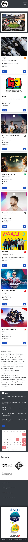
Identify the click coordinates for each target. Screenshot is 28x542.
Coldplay (6, 382)
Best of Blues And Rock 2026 (7, 375)
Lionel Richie (23, 381)
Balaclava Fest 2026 (5, 361)
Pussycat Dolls (14, 365)
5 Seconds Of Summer (20, 357)
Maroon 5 (5, 251)
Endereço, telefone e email (9, 488)
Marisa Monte (4, 373)
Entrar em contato (8, 493)
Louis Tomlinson (18, 384)
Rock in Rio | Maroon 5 (10, 354)
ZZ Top (16, 375)
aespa (4, 57)
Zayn (12, 361)
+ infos (4, 71)
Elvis (23, 361)
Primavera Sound (5, 379)
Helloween (3, 359)
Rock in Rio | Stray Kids (9, 329)
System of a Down (14, 382)
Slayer (17, 381)
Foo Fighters (4, 384)
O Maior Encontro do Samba (7, 366)
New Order (17, 377)
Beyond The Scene (18, 363)
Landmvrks (20, 359)
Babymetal (23, 377)
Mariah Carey (11, 373)
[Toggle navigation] (25, 3)
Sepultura (16, 370)
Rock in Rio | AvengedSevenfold (11, 135)
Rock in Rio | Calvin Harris (9, 213)
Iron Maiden (3, 363)
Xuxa (2, 382)
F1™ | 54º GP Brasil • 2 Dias (7, 370)
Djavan (9, 381)
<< (8, 450)
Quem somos (6, 483)
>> (20, 450)
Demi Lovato (4, 357)
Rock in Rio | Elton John (9, 290)
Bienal (4, 96)
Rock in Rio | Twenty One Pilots (8, 356)
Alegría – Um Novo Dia (8, 174)
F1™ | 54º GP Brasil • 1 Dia (17, 372)
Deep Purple (19, 379)
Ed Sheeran (12, 379)
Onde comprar (7, 503)
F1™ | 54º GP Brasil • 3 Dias (7, 368)
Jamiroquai (18, 356)
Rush (20, 382)
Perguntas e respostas (9, 498)
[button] (3, 22)
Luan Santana (20, 354)
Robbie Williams (17, 361)
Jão (25, 359)
